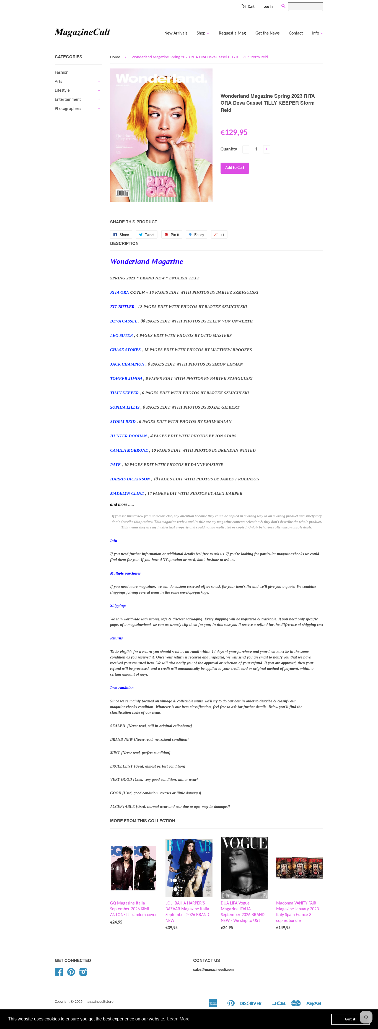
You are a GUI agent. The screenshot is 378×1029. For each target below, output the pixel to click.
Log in (268, 7)
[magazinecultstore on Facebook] (59, 974)
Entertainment (68, 99)
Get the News (267, 33)
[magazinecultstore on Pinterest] (71, 974)
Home (115, 57)
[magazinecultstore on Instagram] (83, 974)
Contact (296, 33)
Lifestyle (62, 90)
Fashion (61, 72)
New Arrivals (175, 33)
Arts (58, 82)
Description (124, 243)
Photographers (68, 109)
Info (316, 33)
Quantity (229, 149)
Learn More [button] (178, 1019)
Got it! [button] (351, 1019)
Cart (251, 7)
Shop (201, 33)
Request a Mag (232, 33)
